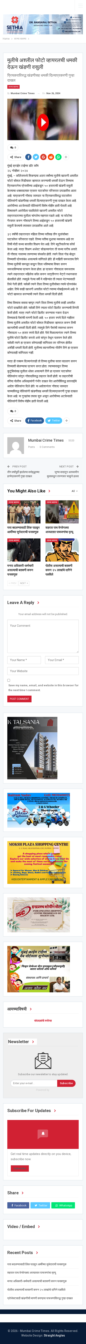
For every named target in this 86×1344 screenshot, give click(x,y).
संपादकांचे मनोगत (43, 1020)
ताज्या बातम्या (13, 87)
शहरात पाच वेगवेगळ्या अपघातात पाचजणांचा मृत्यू (31, 1272)
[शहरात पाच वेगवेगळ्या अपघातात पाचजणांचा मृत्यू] (62, 511)
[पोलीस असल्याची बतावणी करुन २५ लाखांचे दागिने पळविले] (62, 550)
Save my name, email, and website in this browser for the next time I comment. (43, 687)
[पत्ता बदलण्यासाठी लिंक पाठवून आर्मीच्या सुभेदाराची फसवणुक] (23, 511)
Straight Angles (54, 1335)
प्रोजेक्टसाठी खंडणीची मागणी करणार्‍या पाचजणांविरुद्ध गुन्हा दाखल (40, 1298)
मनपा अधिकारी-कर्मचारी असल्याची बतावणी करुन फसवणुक (37, 1281)
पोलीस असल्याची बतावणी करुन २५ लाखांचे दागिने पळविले (36, 1289)
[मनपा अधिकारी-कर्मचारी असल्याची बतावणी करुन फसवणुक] (23, 550)
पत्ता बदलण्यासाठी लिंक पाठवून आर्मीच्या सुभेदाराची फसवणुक (36, 1264)
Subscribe (66, 1083)
